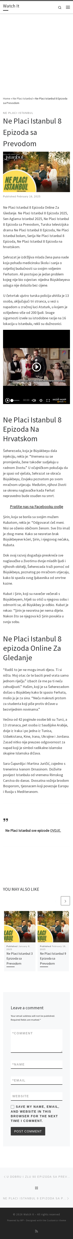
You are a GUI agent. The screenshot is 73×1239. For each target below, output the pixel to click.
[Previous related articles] (55, 900)
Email (19, 1080)
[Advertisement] (36, 57)
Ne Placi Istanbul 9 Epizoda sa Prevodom (53, 958)
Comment (22, 1033)
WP (22, 1220)
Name (18, 1064)
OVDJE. (55, 830)
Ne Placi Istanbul (23, 98)
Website (20, 1096)
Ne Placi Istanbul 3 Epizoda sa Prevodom (19, 958)
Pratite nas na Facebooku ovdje (36, 506)
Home (6, 98)
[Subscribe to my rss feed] (36, 1231)
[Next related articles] (65, 900)
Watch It (29, 1214)
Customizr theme (56, 1220)
